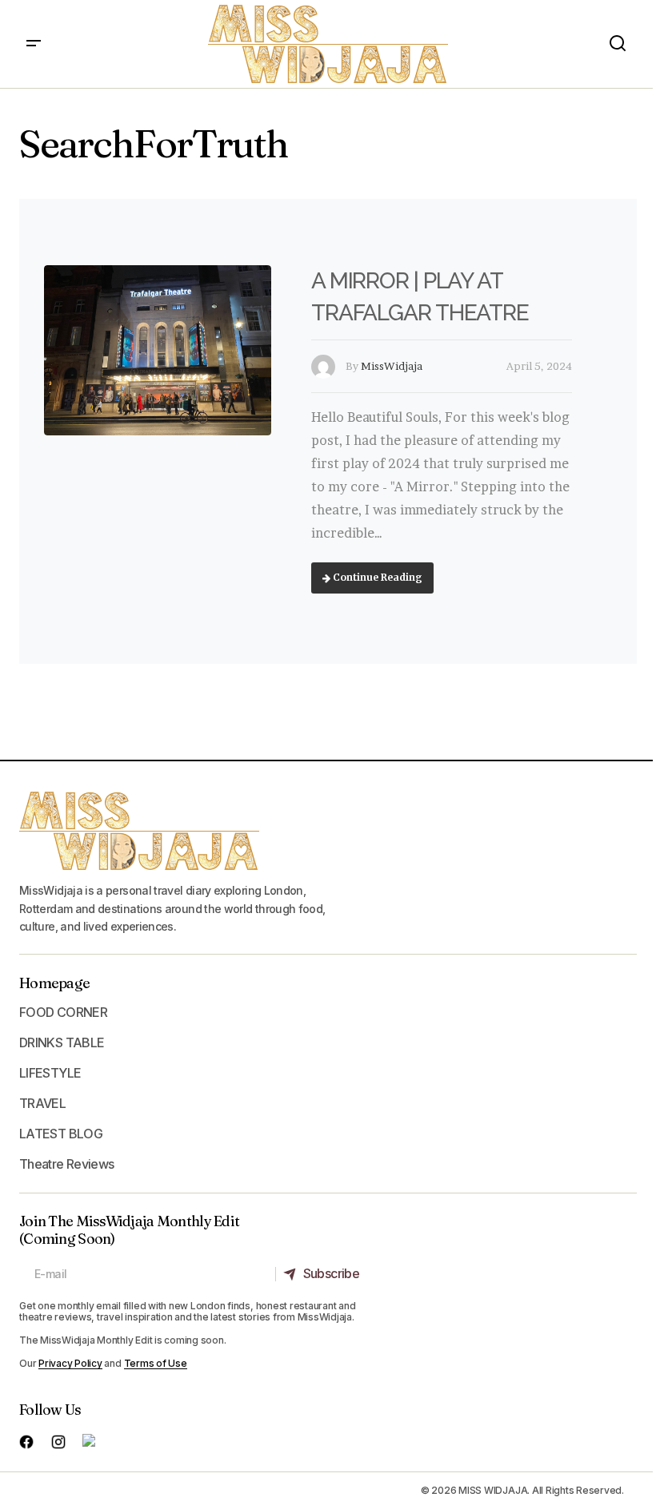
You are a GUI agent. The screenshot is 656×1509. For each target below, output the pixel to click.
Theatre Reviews (66, 1164)
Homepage (54, 983)
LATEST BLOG (60, 1134)
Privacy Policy (70, 1363)
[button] (33, 44)
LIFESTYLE (50, 1073)
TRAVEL (42, 1103)
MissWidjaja (391, 365)
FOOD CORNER (63, 1012)
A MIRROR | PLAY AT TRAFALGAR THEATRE (420, 297)
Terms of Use (155, 1363)
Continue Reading (376, 577)
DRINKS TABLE (61, 1042)
